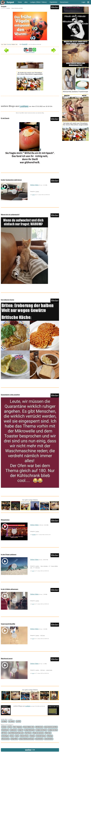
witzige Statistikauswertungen (26, 738)
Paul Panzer (28, 732)
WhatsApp (49, 735)
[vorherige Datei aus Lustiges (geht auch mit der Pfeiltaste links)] (6, 52)
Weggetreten (5, 520)
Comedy (4, 727)
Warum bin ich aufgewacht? (10, 214)
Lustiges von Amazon (41, 730)
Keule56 (24, 44)
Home (20, 2)
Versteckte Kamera (40, 735)
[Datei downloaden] (30, 143)
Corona (9, 727)
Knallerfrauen (5, 730)
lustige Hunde (49, 670)
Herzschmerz (64, 2)
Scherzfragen (5, 735)
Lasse (33, 194)
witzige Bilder (14, 738)
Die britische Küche (7, 300)
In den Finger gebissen (8, 554)
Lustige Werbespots (29, 730)
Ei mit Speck (5, 118)
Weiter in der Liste (53, 706)
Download (9, 44)
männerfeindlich (49, 738)
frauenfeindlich (39, 738)
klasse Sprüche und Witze (17, 8)
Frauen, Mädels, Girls (28, 727)
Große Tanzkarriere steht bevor (11, 180)
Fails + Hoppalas (44, 566)
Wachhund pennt (6, 658)
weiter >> (30, 750)
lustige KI (20, 730)
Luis (33, 570)
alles (25, 2)
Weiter (55, 7)
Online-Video (34, 185)
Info (16, 44)
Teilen (5, 44)
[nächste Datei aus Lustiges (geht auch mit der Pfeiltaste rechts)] (53, 52)
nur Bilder (4, 721)
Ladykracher (13, 730)
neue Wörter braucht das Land (16, 732)
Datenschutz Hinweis (29, 52)
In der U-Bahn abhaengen (9, 589)
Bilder (38, 2)
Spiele (17, 735)
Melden (13, 44)
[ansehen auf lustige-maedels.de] (75, 20)
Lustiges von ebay (52, 730)
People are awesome (38, 732)
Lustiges (32, 2)
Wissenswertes (5, 738)
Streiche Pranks (24, 735)
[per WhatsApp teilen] (34, 50)
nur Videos (11, 721)
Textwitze (32, 735)
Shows (12, 735)
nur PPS (18, 721)
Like (2, 44)
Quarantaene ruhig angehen (10, 394)
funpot (10, 2)
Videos (44, 2)
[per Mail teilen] (30, 50)
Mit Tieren (37, 567)
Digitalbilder (53, 2)
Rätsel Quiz (48, 732)
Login (83, 2)
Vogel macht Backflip (8, 624)
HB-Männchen (39, 727)
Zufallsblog (4, 706)
